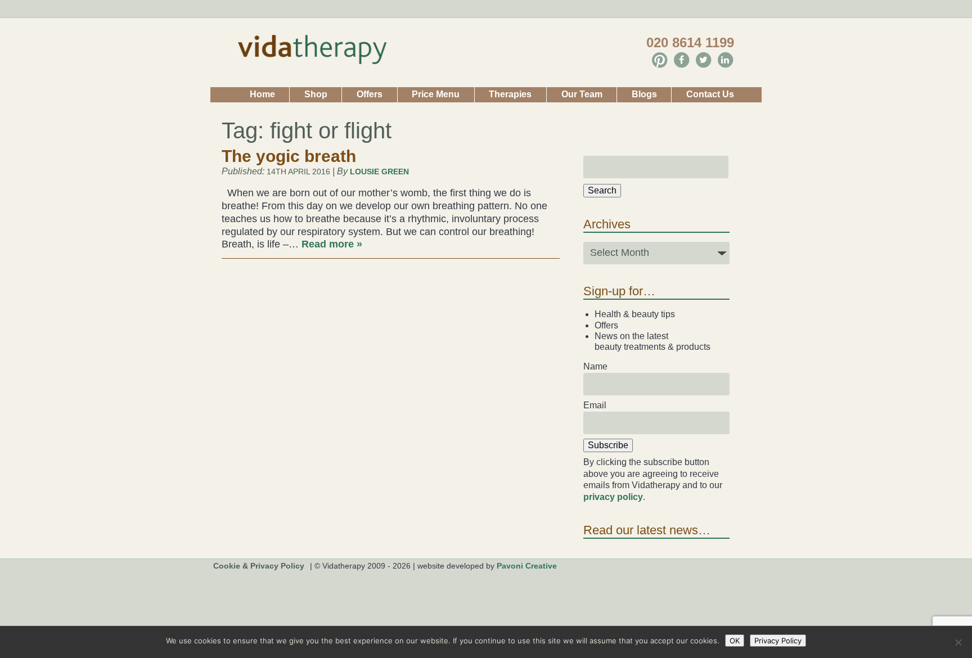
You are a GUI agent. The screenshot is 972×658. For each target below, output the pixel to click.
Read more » (332, 244)
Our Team (581, 94)
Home (262, 94)
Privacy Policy (778, 640)
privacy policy (613, 497)
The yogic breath (289, 156)
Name (595, 366)
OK (735, 640)
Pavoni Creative (527, 565)
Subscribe (608, 445)
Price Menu (436, 94)
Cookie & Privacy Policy (258, 565)
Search (602, 190)
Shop (315, 94)
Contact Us (710, 94)
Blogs (644, 94)
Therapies (510, 94)
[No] (958, 642)
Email (594, 405)
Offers (369, 94)
